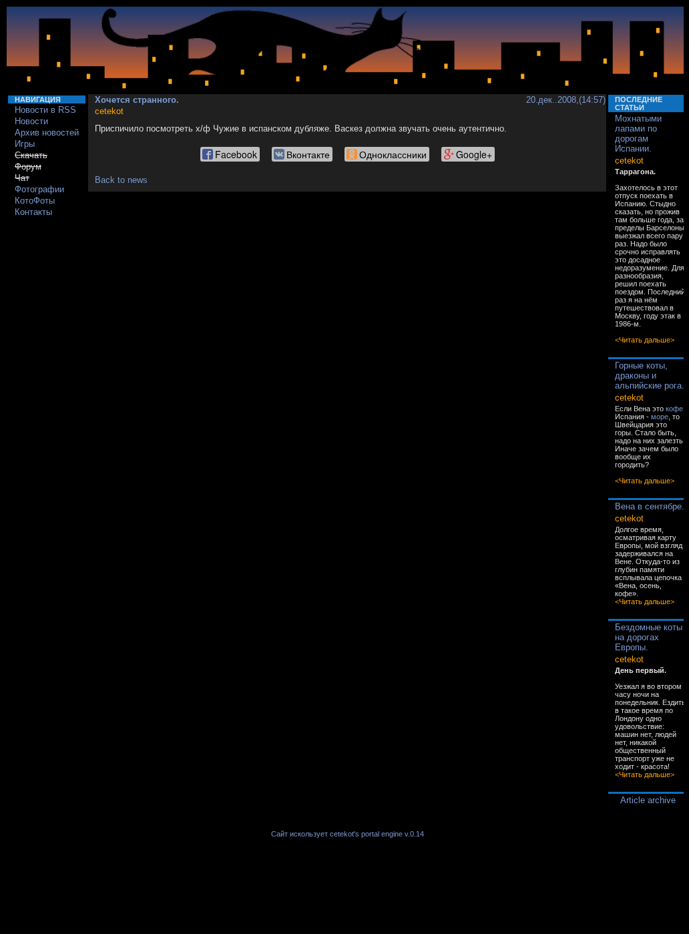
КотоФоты (35, 201)
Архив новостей (47, 133)
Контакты (33, 212)
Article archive (648, 800)
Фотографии (39, 189)
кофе (674, 409)
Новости (31, 121)
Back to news (121, 180)
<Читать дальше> (644, 340)
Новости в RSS (45, 110)
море (659, 417)
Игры (25, 144)
